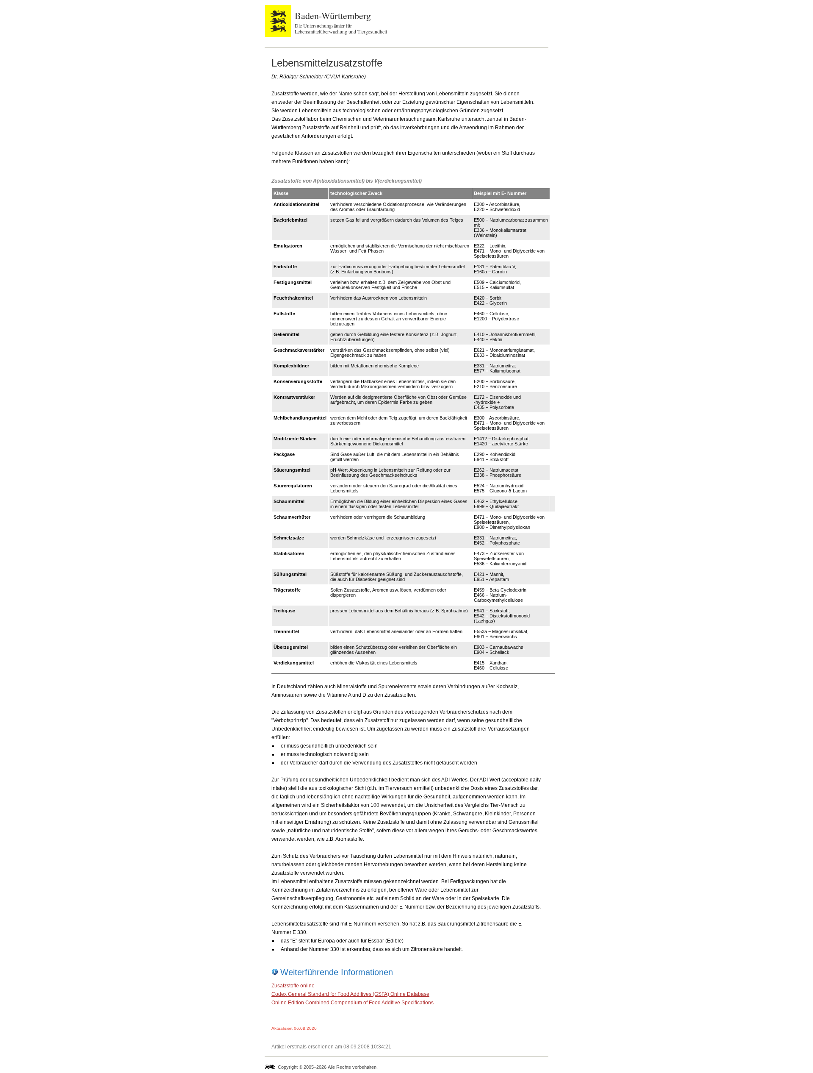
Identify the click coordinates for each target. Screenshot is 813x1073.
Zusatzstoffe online (293, 986)
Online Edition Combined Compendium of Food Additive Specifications (352, 1003)
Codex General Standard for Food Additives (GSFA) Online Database (350, 994)
